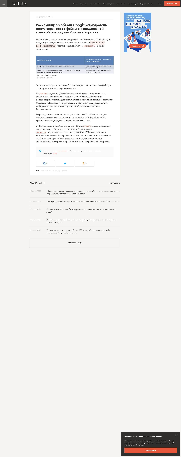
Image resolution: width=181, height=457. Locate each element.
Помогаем (120, 3)
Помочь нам (172, 4)
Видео (142, 3)
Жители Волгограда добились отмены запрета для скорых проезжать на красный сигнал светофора (81, 221)
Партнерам (95, 3)
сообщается (89, 45)
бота (55, 153)
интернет (44, 170)
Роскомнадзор (55, 170)
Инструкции (132, 3)
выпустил (41, 132)
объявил (87, 126)
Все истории (108, 3)
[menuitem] (3, 3)
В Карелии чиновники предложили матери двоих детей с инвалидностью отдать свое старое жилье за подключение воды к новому (83, 192)
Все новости (114, 183)
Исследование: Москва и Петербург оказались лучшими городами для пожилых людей (81, 210)
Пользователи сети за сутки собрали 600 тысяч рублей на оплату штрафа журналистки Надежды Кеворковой (78, 231)
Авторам (83, 3)
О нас (74, 3)
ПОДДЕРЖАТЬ (151, 450)
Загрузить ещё (75, 243)
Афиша (151, 3)
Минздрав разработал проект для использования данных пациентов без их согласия (83, 201)
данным (43, 93)
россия (64, 170)
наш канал (62, 150)
